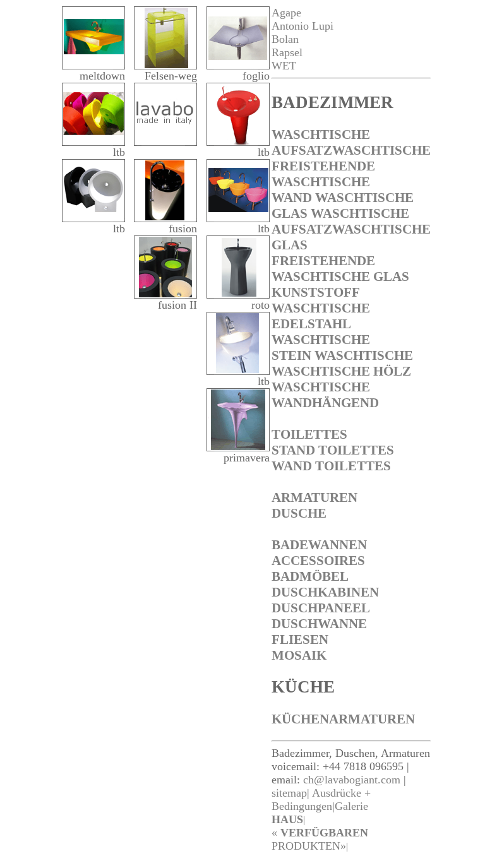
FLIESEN (300, 639)
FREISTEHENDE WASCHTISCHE (323, 173)
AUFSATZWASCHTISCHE (351, 150)
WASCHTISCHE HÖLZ (341, 371)
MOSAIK (299, 655)
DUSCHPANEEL (321, 607)
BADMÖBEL (310, 576)
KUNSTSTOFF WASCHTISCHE (321, 300)
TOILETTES (309, 434)
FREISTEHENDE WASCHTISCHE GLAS (340, 268)
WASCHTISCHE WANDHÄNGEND (325, 394)
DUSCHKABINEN (325, 592)
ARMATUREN (314, 497)
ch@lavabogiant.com (351, 779)
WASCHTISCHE (321, 134)
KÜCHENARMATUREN (343, 719)
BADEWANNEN (319, 544)
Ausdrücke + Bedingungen (321, 799)
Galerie (351, 806)
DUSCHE (299, 513)
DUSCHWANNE (319, 623)
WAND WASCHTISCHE (343, 197)
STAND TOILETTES (333, 450)
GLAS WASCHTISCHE (340, 213)
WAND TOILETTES (331, 465)
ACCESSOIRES (318, 560)
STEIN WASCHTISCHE (342, 355)
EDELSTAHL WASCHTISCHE (321, 331)
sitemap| (290, 793)
